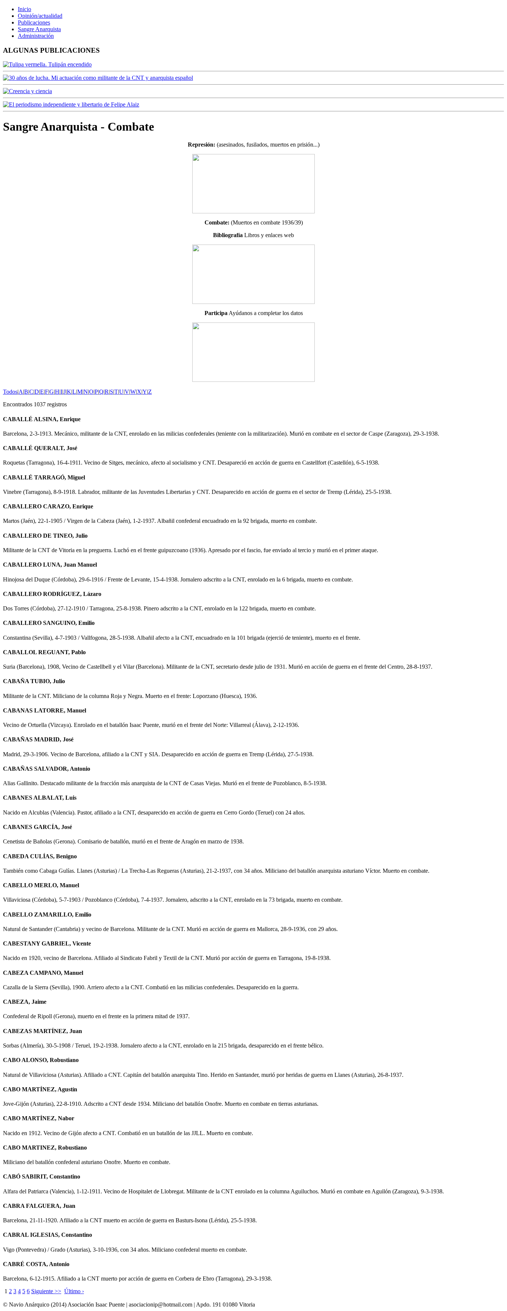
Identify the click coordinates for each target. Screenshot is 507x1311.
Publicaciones (34, 22)
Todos (10, 392)
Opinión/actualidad (40, 16)
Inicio (24, 9)
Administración (36, 36)
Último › (74, 1291)
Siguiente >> (46, 1291)
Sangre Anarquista (39, 29)
